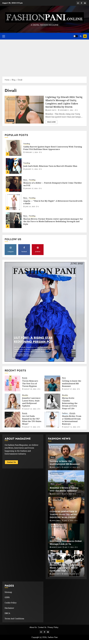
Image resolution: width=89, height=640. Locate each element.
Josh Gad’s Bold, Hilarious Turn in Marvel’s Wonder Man (50, 166)
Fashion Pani (53, 637)
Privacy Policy (53, 627)
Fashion (65, 413)
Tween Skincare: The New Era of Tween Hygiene (30, 383)
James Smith (51, 110)
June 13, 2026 (69, 521)
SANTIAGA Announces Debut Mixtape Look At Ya (66, 542)
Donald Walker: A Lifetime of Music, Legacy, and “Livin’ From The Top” (66, 567)
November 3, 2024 (66, 110)
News (25, 180)
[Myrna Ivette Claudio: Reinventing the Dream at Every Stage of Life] (52, 401)
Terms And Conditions (14, 618)
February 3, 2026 (31, 152)
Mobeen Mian (57, 547)
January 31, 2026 (31, 169)
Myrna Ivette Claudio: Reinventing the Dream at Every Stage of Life (69, 403)
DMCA (7, 613)
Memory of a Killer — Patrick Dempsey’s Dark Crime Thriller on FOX (52, 184)
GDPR (7, 597)
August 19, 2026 (30, 427)
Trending (26, 144)
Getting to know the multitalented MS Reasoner (71, 383)
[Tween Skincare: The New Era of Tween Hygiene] (12, 383)
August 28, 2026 (30, 389)
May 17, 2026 (69, 547)
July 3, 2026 (68, 494)
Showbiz (25, 395)
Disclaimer (9, 608)
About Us (33, 627)
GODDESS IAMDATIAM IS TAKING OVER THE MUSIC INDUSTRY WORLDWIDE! (63, 514)
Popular (60, 561)
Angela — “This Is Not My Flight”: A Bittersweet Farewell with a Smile (52, 202)
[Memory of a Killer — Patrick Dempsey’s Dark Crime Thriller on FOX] (14, 184)
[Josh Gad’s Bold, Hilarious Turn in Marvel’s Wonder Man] (14, 166)
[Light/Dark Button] (75, 36)
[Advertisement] (44, 57)
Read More (51, 122)
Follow (85, 36)
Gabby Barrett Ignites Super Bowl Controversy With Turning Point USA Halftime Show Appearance (52, 148)
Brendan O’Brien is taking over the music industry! (64, 489)
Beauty (24, 378)
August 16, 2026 (70, 427)
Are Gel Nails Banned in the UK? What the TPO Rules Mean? (31, 420)
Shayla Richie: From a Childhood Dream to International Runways (71, 420)
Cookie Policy (10, 602)
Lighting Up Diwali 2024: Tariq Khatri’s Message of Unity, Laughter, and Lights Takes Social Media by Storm (63, 101)
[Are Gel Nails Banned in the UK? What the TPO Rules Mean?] (12, 419)
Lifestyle (10, 120)
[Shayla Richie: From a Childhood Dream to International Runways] (52, 419)
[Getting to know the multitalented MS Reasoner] (52, 383)
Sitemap (8, 592)
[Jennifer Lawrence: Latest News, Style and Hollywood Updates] (12, 401)
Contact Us (11, 462)
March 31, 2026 (69, 574)
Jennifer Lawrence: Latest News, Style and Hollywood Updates (31, 402)
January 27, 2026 (31, 189)
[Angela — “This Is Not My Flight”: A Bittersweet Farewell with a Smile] (14, 202)
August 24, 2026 (30, 409)
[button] (3, 36)
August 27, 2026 (70, 389)
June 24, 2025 (30, 207)
